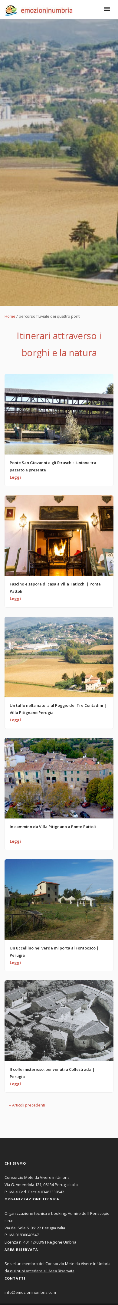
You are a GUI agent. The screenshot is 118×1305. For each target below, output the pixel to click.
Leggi (15, 477)
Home (10, 316)
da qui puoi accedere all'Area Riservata (39, 1271)
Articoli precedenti (27, 1105)
